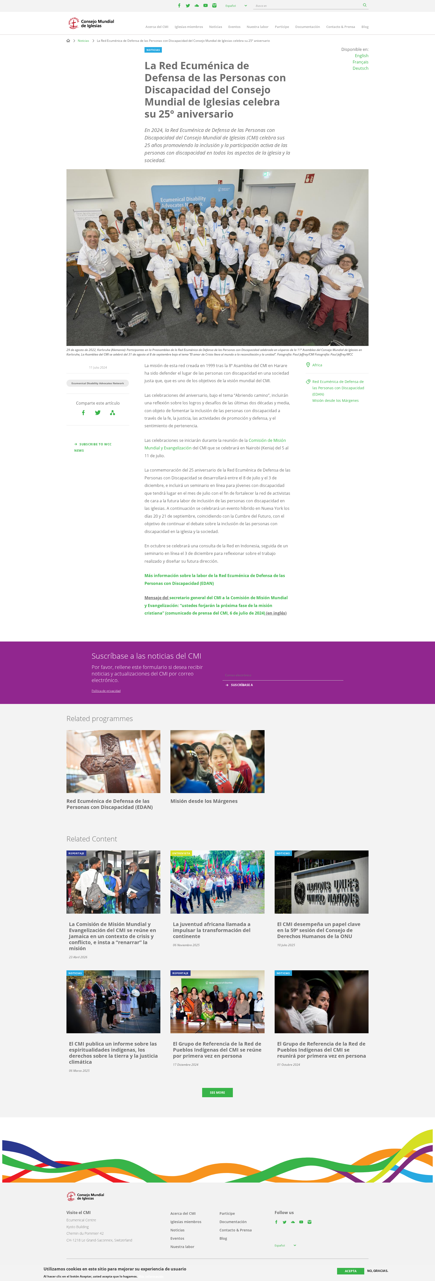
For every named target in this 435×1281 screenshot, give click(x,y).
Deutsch (361, 68)
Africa (317, 365)
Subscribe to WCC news (93, 447)
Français (361, 62)
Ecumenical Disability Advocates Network (97, 383)
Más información (151, 1276)
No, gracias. (377, 1271)
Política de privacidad (106, 691)
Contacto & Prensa (340, 26)
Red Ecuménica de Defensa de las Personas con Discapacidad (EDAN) (338, 388)
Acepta (350, 1271)
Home (68, 40)
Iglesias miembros (189, 26)
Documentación (307, 26)
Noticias (215, 26)
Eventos (234, 26)
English (362, 55)
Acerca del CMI (157, 26)
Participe (282, 26)
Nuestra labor (258, 26)
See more (217, 1092)
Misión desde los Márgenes (335, 400)
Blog (365, 26)
